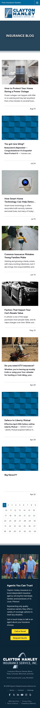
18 (10, 516)
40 (15, 531)
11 (11, 510)
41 (20, 531)
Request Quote (20, 638)
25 (10, 521)
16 (34, 510)
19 (15, 516)
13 (20, 510)
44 (35, 531)
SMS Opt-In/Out (13, 701)
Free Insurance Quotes (11, 2)
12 (15, 510)
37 (34, 526)
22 (29, 516)
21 (25, 516)
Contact (21, 690)
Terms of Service (12, 703)
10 (6, 510)
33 (15, 526)
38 (5, 531)
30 (35, 521)
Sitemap (30, 690)
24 (5, 521)
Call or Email (20, 631)
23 (34, 516)
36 (29, 526)
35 (25, 526)
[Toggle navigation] (37, 2)
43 (30, 531)
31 (5, 526)
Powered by (28, 703)
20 (20, 516)
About (12, 690)
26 (15, 521)
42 (25, 531)
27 (20, 521)
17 (6, 516)
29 (30, 521)
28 (25, 521)
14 (24, 510)
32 (10, 526)
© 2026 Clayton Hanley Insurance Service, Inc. (20, 686)
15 (29, 510)
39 (10, 531)
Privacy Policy (27, 701)
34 (20, 526)
